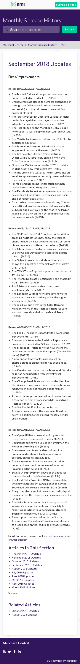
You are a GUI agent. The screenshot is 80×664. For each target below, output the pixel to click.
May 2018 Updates (23, 579)
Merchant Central (13, 44)
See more (13, 592)
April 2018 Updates (23, 583)
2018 (64, 44)
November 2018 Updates (26, 557)
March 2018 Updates (24, 587)
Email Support (19, 539)
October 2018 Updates (25, 561)
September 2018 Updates (27, 565)
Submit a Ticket (66, 4)
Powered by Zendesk (64, 660)
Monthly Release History (42, 44)
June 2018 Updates (23, 576)
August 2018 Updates (25, 568)
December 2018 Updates (26, 553)
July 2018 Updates (22, 572)
